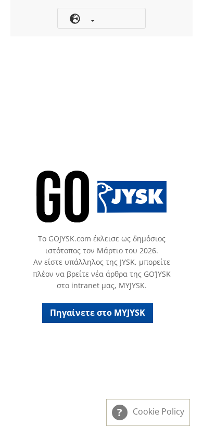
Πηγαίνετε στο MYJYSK (97, 312)
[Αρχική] (101, 197)
